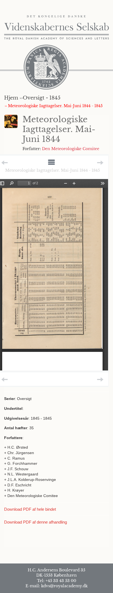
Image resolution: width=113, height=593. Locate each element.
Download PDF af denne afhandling (35, 522)
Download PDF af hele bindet (30, 509)
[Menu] (51, 162)
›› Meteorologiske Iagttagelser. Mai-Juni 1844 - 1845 (54, 105)
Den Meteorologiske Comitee (70, 148)
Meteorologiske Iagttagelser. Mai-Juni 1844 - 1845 (52, 170)
